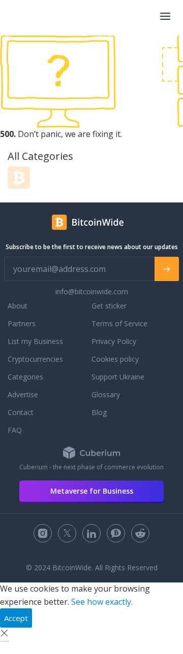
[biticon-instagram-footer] (43, 533)
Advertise (23, 394)
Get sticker (109, 306)
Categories (25, 377)
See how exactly (101, 601)
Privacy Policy (114, 341)
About (17, 306)
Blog (99, 412)
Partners (22, 323)
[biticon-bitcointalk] (116, 533)
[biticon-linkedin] (91, 533)
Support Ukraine (118, 377)
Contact (21, 412)
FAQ (15, 430)
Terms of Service (119, 323)
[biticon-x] (67, 533)
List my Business (35, 341)
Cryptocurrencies (35, 359)
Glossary (106, 394)
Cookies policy (115, 359)
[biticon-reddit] (140, 533)
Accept (16, 618)
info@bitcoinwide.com (91, 291)
